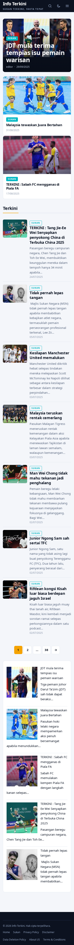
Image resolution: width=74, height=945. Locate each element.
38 (46, 650)
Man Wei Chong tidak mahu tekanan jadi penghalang (48, 478)
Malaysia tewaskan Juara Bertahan (34, 125)
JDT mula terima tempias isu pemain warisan (51, 673)
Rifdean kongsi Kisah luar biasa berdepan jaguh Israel (48, 593)
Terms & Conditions (54, 939)
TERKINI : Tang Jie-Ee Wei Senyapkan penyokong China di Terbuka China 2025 (48, 235)
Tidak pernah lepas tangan (46, 295)
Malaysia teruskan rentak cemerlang (46, 415)
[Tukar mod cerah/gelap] (58, 6)
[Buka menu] (67, 6)
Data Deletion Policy (14, 939)
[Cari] (50, 6)
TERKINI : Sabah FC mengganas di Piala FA (32, 186)
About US (34, 939)
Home (6, 932)
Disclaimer (48, 932)
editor (9, 67)
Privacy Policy (31, 932)
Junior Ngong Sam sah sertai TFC (49, 541)
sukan (12, 38)
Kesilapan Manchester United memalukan (49, 355)
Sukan (16, 932)
